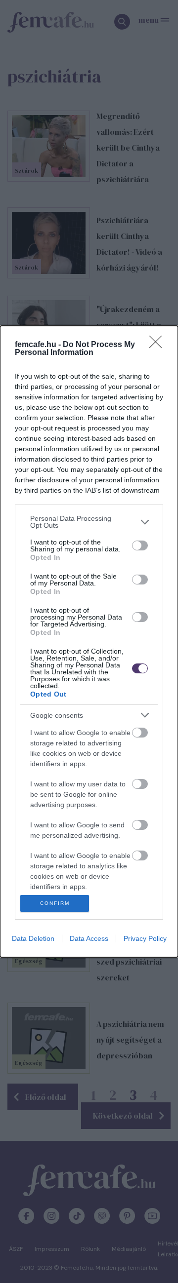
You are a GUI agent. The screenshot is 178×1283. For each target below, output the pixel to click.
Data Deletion (33, 938)
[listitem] (89, 522)
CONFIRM (55, 903)
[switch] (140, 545)
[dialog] (89, 641)
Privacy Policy (145, 938)
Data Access (89, 938)
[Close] (158, 345)
